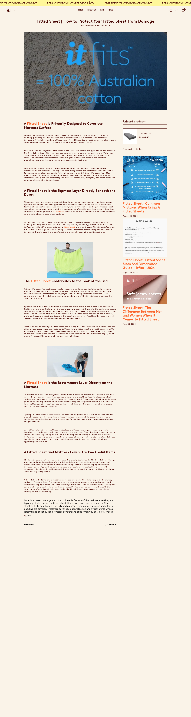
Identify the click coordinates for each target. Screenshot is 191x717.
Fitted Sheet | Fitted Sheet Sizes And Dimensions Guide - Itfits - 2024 (144, 264)
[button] (80, 10)
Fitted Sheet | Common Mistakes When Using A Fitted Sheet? (141, 207)
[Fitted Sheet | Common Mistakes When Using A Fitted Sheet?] (145, 178)
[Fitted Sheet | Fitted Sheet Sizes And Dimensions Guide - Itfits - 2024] (145, 237)
